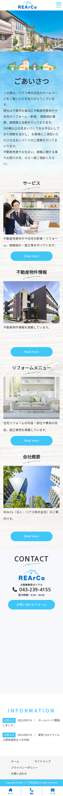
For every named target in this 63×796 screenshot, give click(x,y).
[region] (31, 31)
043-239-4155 (34, 589)
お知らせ (9, 720)
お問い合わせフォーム (31, 604)
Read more (31, 256)
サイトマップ (42, 761)
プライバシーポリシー (24, 767)
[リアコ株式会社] (27, 5)
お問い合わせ (19, 773)
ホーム (15, 761)
